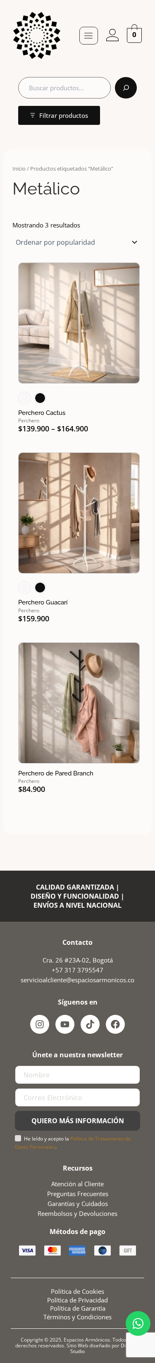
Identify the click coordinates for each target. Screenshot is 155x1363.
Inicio (19, 168)
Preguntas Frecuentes (77, 1194)
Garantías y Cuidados (78, 1203)
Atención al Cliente (77, 1184)
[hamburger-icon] (88, 35)
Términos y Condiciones (77, 1317)
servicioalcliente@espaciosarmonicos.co (77, 980)
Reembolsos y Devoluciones (77, 1213)
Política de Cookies (77, 1291)
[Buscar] (126, 87)
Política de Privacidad (77, 1300)
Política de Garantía (77, 1308)
